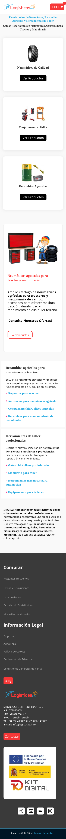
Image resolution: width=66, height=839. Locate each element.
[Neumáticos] (33, 64)
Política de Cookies (14, 651)
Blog (8, 681)
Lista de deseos (13, 597)
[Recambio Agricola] (33, 183)
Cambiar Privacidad (43, 832)
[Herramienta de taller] (33, 123)
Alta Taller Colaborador (17, 614)
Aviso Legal (10, 643)
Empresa (9, 636)
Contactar (12, 736)
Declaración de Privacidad (19, 659)
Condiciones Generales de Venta (23, 668)
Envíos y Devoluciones (16, 588)
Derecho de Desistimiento (19, 605)
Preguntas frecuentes (16, 578)
